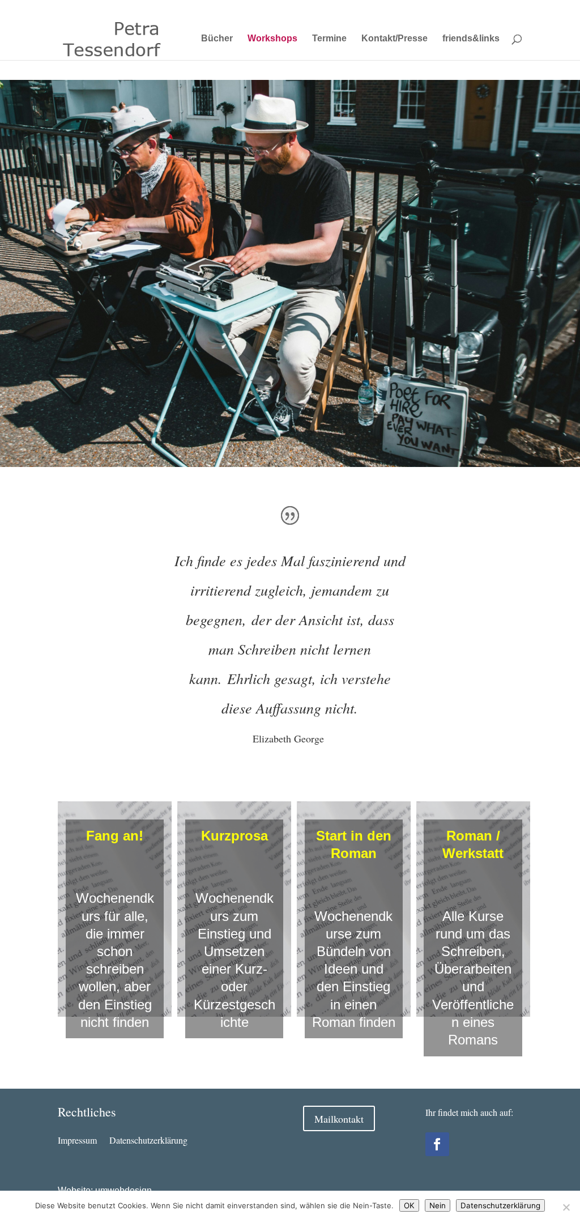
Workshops (272, 39)
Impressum (430, 9)
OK (409, 1205)
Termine (329, 39)
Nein (437, 1205)
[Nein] (566, 1207)
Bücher (217, 39)
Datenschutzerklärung (489, 9)
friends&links (471, 39)
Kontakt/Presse (394, 39)
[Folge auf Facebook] (437, 1144)
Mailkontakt (339, 1119)
